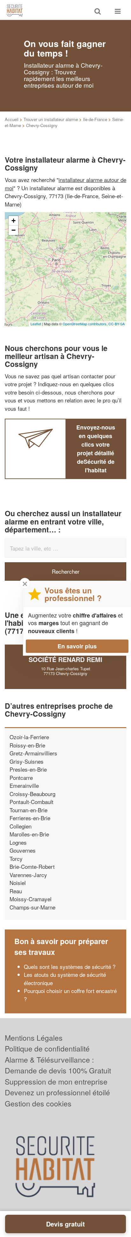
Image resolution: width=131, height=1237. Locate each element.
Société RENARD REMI (65, 659)
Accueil (11, 119)
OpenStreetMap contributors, (85, 323)
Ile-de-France (95, 119)
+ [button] (13, 221)
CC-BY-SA (116, 323)
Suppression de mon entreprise (56, 1081)
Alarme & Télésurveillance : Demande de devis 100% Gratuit (58, 1065)
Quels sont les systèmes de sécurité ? (69, 966)
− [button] (13, 230)
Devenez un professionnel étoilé (57, 1092)
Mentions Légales (34, 1037)
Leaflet (36, 323)
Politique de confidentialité (47, 1048)
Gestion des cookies (38, 1103)
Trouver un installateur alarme (51, 119)
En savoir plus (77, 646)
